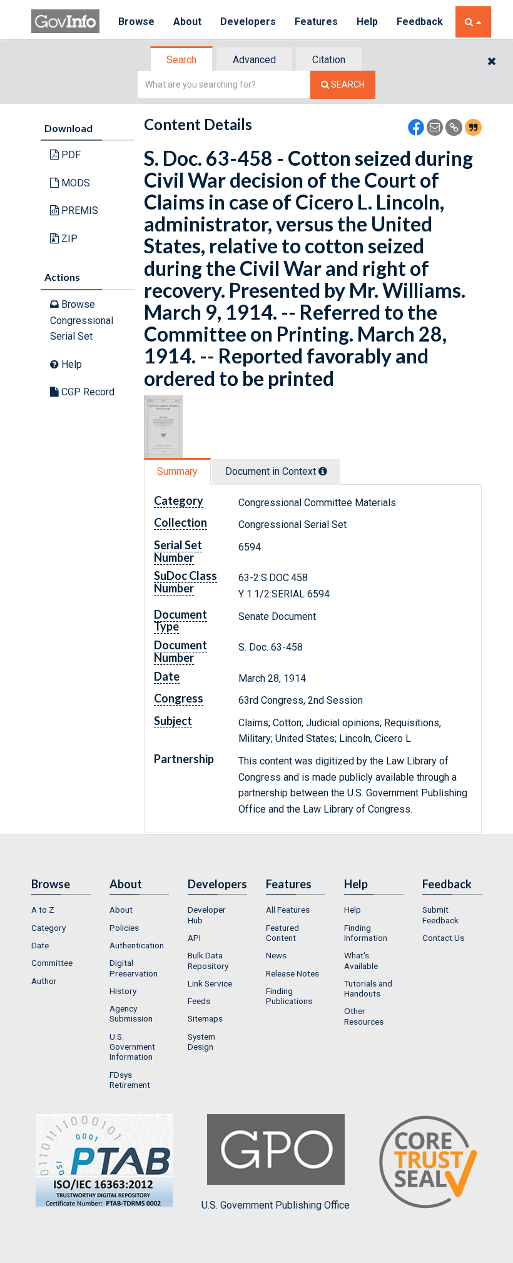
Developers (248, 22)
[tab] (182, 59)
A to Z (42, 910)
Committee (52, 963)
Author (44, 981)
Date (40, 945)
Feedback (420, 22)
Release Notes (292, 973)
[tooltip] (322, 471)
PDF (70, 155)
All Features (288, 910)
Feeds (199, 1001)
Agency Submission (131, 1013)
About (187, 22)
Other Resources (363, 1016)
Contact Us (443, 938)
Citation (328, 60)
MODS (74, 183)
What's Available (361, 960)
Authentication (136, 945)
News (276, 955)
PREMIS (78, 210)
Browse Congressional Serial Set (81, 320)
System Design (201, 1042)
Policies (124, 928)
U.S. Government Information (132, 1047)
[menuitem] (61, 909)
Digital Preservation (133, 968)
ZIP (68, 239)
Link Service (210, 983)
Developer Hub (207, 915)
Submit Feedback (440, 915)
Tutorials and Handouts (368, 988)
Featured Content (282, 933)
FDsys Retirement (129, 1080)
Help (367, 22)
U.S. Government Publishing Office (275, 1205)
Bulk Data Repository (208, 960)
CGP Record (86, 392)
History (122, 991)
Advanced (254, 60)
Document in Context (271, 471)
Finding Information (365, 933)
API (194, 938)
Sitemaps (205, 1018)
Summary (177, 471)
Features (316, 22)
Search (181, 60)
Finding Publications (289, 996)
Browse (136, 22)
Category (48, 928)
